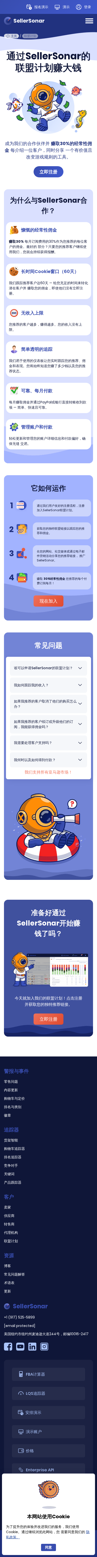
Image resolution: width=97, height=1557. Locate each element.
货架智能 (11, 1140)
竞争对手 (11, 1165)
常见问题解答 (14, 1274)
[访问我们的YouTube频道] (20, 1347)
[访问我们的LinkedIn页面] (32, 1347)
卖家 (7, 1207)
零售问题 (11, 1081)
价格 (30, 1451)
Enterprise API (40, 1470)
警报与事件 (16, 1071)
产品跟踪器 (12, 1182)
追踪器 (11, 1129)
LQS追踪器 (35, 1393)
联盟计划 (11, 1241)
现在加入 (48, 601)
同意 (48, 1547)
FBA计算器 (35, 1374)
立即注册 (48, 172)
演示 (66, 6)
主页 (14, 36)
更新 (7, 1291)
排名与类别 (12, 1106)
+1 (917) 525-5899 (19, 1317)
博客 (7, 1265)
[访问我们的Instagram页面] (44, 1347)
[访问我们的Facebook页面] (8, 1347)
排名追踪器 (12, 1157)
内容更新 (11, 1090)
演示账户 (34, 1432)
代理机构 (11, 1232)
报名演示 (41, 6)
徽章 (7, 1115)
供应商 (9, 1215)
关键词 (9, 1173)
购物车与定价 (14, 1098)
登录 (87, 6)
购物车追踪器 (14, 1148)
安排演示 (33, 1412)
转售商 (9, 1224)
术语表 (9, 1282)
